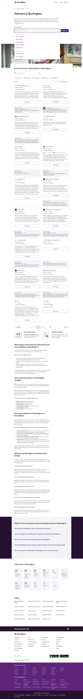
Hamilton (25, 669)
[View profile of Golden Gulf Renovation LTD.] (27, 98)
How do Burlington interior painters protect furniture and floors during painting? (39, 545)
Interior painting (19, 42)
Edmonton (44, 667)
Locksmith (53, 679)
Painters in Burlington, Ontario (19, 602)
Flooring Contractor (36, 687)
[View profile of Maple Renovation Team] (55, 283)
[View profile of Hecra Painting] (27, 222)
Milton (25, 673)
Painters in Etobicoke (19, 614)
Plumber (15, 679)
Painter (52, 681)
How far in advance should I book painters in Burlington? (32, 539)
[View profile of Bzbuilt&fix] (27, 160)
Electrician (25, 679)
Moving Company (27, 681)
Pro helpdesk (31, 646)
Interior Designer (36, 681)
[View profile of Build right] (55, 98)
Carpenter (34, 679)
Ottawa (34, 667)
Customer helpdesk (18, 648)
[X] (20, 656)
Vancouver (16, 669)
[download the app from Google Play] (64, 656)
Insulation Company (45, 687)
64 (50, 327)
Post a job (56, 2)
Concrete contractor (27, 687)
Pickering (16, 673)
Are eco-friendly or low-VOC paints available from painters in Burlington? (37, 534)
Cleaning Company (17, 683)
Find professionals (18, 644)
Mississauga (53, 667)
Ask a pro (16, 650)
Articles (57, 648)
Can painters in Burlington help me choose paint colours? (32, 528)
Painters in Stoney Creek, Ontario (61, 602)
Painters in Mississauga (19, 618)
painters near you (31, 373)
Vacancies (44, 644)
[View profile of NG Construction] (27, 283)
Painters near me (45, 618)
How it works (17, 641)
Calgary (25, 667)
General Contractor (45, 681)
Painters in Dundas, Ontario (34, 606)
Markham (62, 669)
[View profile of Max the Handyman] (55, 160)
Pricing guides (59, 646)
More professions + (63, 687)
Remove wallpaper (20, 44)
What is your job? (18, 27)
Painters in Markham (18, 610)
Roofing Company (45, 683)
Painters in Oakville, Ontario (34, 601)
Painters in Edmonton (33, 614)
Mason (15, 681)
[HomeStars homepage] (21, 2)
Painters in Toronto (60, 614)
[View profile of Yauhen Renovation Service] (27, 129)
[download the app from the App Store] (54, 656)
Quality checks (17, 646)
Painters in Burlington (60, 606)
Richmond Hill (35, 671)
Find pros (65, 30)
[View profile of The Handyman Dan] (27, 253)
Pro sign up (66, 2)
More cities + (53, 673)
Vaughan (25, 671)
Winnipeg (62, 667)
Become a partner (46, 646)
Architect (43, 679)
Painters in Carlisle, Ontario (48, 606)
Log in (61, 2)
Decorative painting (20, 36)
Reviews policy (31, 644)
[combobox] (37, 44)
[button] (63, 82)
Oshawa (52, 669)
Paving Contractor (36, 683)
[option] (37, 36)
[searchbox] (37, 30)
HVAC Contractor (63, 681)
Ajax (61, 671)
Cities (57, 644)
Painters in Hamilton (60, 610)
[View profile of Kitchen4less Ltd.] (27, 192)
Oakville (52, 671)
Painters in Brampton (46, 614)
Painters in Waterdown (19, 606)
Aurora (43, 673)
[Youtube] (18, 656)
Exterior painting (19, 39)
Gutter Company (17, 687)
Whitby (34, 673)
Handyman (62, 679)
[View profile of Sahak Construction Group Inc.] (55, 192)
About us (44, 639)
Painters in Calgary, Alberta (34, 618)
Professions (58, 639)
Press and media (45, 641)
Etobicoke (16, 671)
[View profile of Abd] (27, 311)
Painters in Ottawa (32, 610)
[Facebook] (15, 656)
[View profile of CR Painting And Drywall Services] (55, 253)
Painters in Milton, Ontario (47, 601)
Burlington (44, 671)
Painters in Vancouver (47, 610)
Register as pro (31, 639)
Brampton (34, 669)
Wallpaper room (19, 47)
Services (58, 641)
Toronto (15, 667)
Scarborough (44, 669)
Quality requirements (32, 641)
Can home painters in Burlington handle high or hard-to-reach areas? (36, 550)
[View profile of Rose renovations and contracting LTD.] (55, 222)
